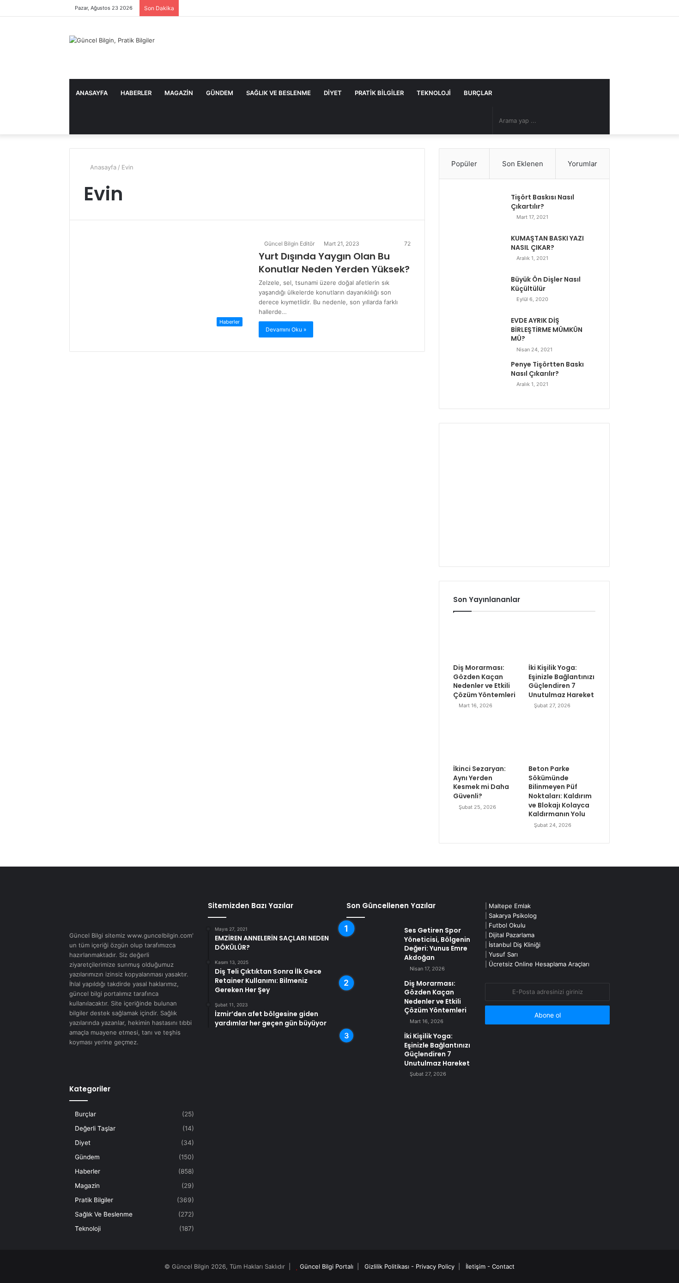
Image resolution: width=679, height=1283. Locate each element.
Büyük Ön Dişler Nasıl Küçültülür (546, 284)
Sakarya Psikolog (513, 915)
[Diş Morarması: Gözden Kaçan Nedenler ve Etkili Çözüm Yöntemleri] (486, 640)
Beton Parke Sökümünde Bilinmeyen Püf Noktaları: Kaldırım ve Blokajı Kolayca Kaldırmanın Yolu (560, 791)
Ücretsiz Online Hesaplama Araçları (539, 964)
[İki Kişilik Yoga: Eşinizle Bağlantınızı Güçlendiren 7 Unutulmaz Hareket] (561, 640)
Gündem (219, 92)
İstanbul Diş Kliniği (514, 944)
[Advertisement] (524, 495)
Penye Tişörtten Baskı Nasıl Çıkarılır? (547, 369)
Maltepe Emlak (510, 906)
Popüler (464, 163)
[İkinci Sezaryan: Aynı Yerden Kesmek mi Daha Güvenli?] (486, 741)
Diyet (333, 92)
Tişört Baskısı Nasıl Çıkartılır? (542, 202)
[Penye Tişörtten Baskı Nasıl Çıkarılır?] (478, 377)
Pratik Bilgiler (379, 92)
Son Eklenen (522, 163)
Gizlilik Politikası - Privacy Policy (409, 1266)
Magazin (178, 92)
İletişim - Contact (490, 1266)
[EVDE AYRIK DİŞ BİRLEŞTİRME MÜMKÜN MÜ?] (478, 333)
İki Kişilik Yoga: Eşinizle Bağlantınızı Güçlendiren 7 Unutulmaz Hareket (561, 681)
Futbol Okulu (507, 925)
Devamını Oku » (286, 329)
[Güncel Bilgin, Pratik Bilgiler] (112, 40)
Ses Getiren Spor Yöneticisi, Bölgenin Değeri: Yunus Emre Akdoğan (437, 944)
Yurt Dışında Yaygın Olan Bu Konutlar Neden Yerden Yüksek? (334, 263)
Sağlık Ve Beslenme (278, 92)
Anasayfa (92, 92)
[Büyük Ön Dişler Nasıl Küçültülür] (478, 292)
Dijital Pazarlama (511, 935)
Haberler (136, 92)
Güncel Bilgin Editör (289, 243)
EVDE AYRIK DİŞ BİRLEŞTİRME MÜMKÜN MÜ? (546, 329)
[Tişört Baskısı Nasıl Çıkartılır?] (478, 210)
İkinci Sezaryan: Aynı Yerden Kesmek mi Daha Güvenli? (481, 782)
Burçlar (478, 92)
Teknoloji (434, 92)
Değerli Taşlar (95, 1128)
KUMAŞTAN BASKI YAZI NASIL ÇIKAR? (547, 243)
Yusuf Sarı (503, 954)
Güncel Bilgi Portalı (326, 1266)
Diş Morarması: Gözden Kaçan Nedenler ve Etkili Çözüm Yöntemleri (484, 681)
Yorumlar (582, 163)
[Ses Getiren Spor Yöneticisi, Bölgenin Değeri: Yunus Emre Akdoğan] (371, 943)
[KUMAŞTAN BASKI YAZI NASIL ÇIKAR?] (478, 251)
